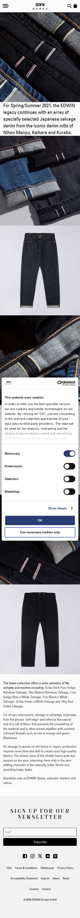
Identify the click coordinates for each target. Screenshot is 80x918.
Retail (66, 878)
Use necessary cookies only (40, 532)
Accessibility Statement (24, 878)
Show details (57, 508)
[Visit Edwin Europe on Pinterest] (55, 857)
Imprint (45, 878)
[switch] (69, 466)
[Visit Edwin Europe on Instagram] (32, 857)
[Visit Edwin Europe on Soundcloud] (48, 857)
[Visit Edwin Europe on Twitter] (40, 857)
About (56, 878)
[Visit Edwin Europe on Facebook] (25, 857)
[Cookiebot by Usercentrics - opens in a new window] (57, 383)
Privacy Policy (65, 868)
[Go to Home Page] (40, 6)
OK (40, 520)
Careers (34, 889)
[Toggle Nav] (6, 6)
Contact (46, 889)
